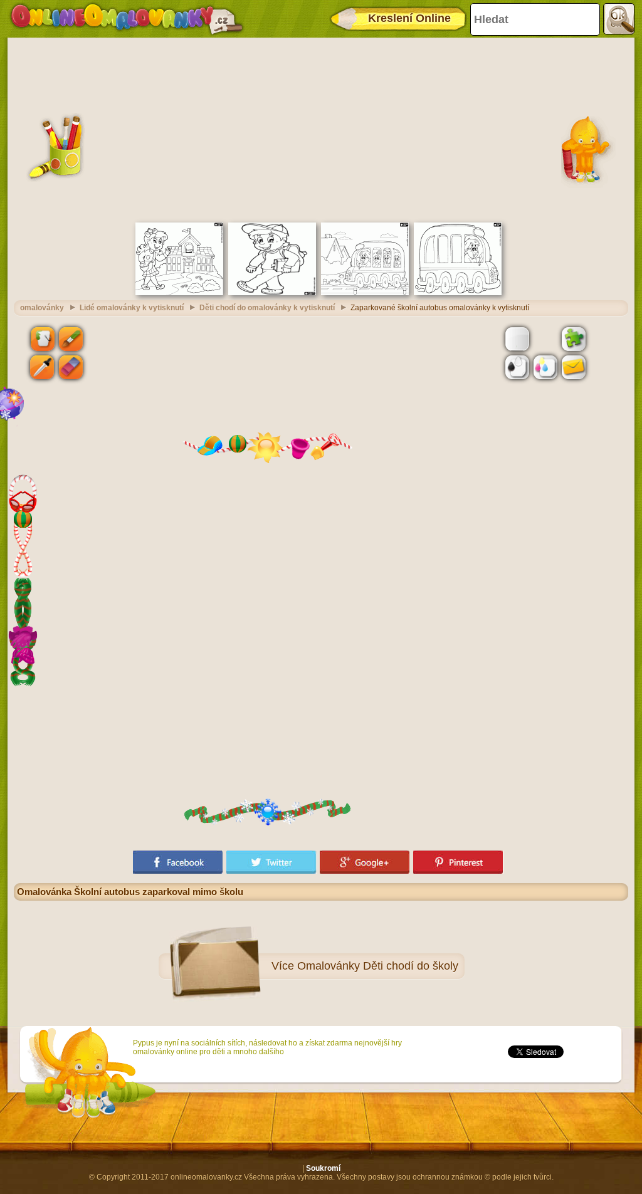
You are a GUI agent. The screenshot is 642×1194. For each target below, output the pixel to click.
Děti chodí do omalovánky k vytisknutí (267, 307)
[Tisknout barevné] (545, 367)
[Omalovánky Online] (126, 19)
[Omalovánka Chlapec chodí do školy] (272, 292)
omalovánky (42, 307)
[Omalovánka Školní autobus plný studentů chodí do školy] (365, 292)
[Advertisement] (321, 128)
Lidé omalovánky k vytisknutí (132, 307)
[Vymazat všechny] (545, 338)
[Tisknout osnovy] (517, 367)
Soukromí (323, 1168)
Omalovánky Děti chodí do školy (377, 966)
